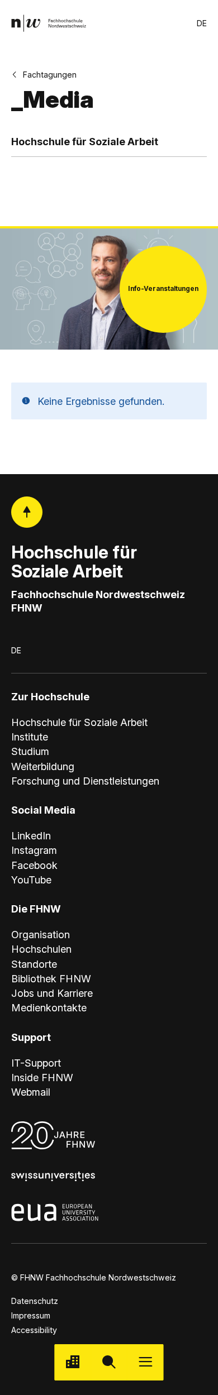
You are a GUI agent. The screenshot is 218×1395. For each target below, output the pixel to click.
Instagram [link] (34, 850)
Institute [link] (29, 736)
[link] (49, 23)
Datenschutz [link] (34, 1301)
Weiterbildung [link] (42, 766)
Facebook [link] (34, 865)
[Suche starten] (109, 1362)
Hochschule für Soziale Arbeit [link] (79, 722)
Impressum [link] (30, 1315)
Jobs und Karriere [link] (52, 993)
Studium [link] (30, 751)
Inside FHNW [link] (42, 1077)
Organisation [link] (40, 934)
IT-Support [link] (36, 1063)
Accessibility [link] (34, 1330)
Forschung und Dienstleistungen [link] (85, 781)
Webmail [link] (30, 1092)
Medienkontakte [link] (49, 1007)
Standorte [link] (34, 964)
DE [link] (202, 23)
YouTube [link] (31, 879)
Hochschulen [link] (41, 949)
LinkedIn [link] (31, 835)
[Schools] (72, 1362)
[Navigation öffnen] (145, 1362)
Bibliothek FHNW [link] (51, 978)
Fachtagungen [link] (50, 74)
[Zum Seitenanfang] (27, 512)
